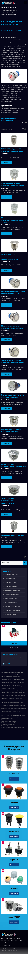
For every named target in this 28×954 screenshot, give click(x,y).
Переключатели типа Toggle (10, 574)
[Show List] (26, 123)
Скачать (7, 663)
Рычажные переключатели (7, 718)
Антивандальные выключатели (9, 14)
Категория (9, 12)
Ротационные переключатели (11, 594)
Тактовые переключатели (10, 598)
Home (4, 12)
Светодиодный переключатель (8, 725)
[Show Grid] (22, 123)
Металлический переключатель (8, 721)
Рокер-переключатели (9, 578)
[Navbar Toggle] (25, 2)
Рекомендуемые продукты (14, 748)
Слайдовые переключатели (7, 722)
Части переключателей (9, 614)
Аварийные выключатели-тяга (11, 606)
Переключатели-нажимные (10, 586)
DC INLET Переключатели (10, 602)
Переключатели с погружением (11, 610)
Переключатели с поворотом (7, 719)
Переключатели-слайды (9, 582)
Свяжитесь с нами (5, 727)
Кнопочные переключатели (17, 717)
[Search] (25, 563)
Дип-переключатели (20, 725)
